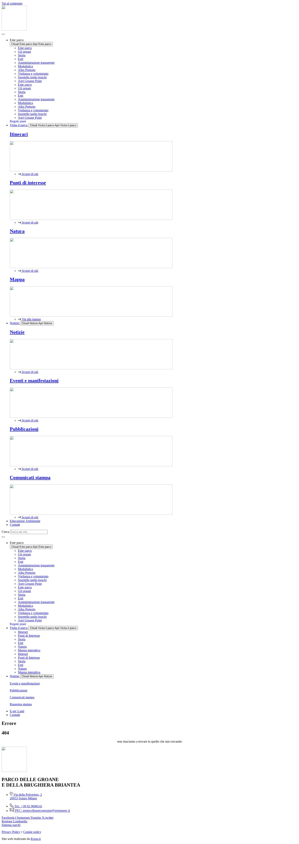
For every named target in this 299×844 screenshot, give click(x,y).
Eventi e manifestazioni (25, 683)
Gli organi (24, 51)
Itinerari (23, 632)
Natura (22, 646)
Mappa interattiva (29, 650)
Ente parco (25, 48)
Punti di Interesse (29, 635)
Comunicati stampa (22, 697)
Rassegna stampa (21, 704)
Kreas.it (36, 839)
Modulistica (25, 66)
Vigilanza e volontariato (33, 73)
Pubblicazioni (18, 690)
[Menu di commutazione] (3, 34)
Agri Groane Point (30, 81)
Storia (21, 55)
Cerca (5, 531)
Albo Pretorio (26, 70)
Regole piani (18, 121)
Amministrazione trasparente (36, 62)
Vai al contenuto (12, 3)
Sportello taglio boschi (32, 77)
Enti (20, 59)
